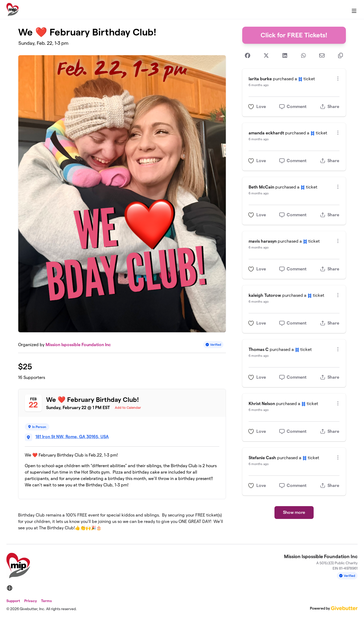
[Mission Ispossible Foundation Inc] (12, 9)
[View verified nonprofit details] (213, 345)
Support (13, 601)
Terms (46, 601)
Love (261, 106)
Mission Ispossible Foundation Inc (78, 344)
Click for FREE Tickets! (294, 35)
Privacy (30, 601)
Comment (296, 106)
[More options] (338, 78)
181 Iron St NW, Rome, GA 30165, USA (72, 436)
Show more (294, 512)
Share (333, 106)
